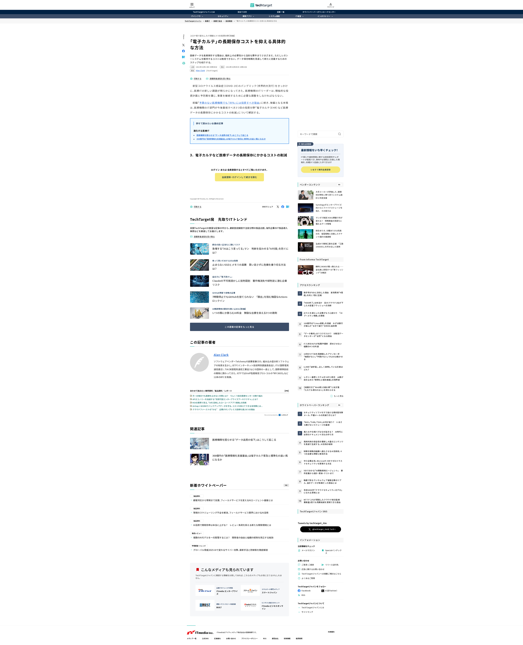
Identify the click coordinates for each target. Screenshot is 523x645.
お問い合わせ (231, 638)
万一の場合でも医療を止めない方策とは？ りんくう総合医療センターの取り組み (227, 395)
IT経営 (298, 16)
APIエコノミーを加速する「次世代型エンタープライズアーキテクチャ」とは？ (225, 399)
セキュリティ (223, 16)
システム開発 (274, 16)
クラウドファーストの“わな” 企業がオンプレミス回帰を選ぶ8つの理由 (223, 409)
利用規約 (331, 632)
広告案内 (217, 638)
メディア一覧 (192, 638)
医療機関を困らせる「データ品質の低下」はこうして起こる (222, 135)
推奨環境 (299, 638)
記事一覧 (280, 12)
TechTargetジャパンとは (204, 12)
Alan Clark (221, 355)
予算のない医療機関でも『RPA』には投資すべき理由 (229, 102)
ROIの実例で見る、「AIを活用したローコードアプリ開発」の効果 (219, 402)
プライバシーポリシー (249, 638)
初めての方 (242, 12)
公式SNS (205, 638)
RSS (264, 638)
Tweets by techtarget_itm (312, 523)
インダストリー (323, 16)
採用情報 (287, 638)
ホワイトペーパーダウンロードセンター (319, 12)
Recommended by (271, 415)
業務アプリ (247, 16)
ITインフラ (195, 16)
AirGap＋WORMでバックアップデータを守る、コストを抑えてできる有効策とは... (227, 406)
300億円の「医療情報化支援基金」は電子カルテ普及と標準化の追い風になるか (231, 138)
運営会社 (275, 638)
